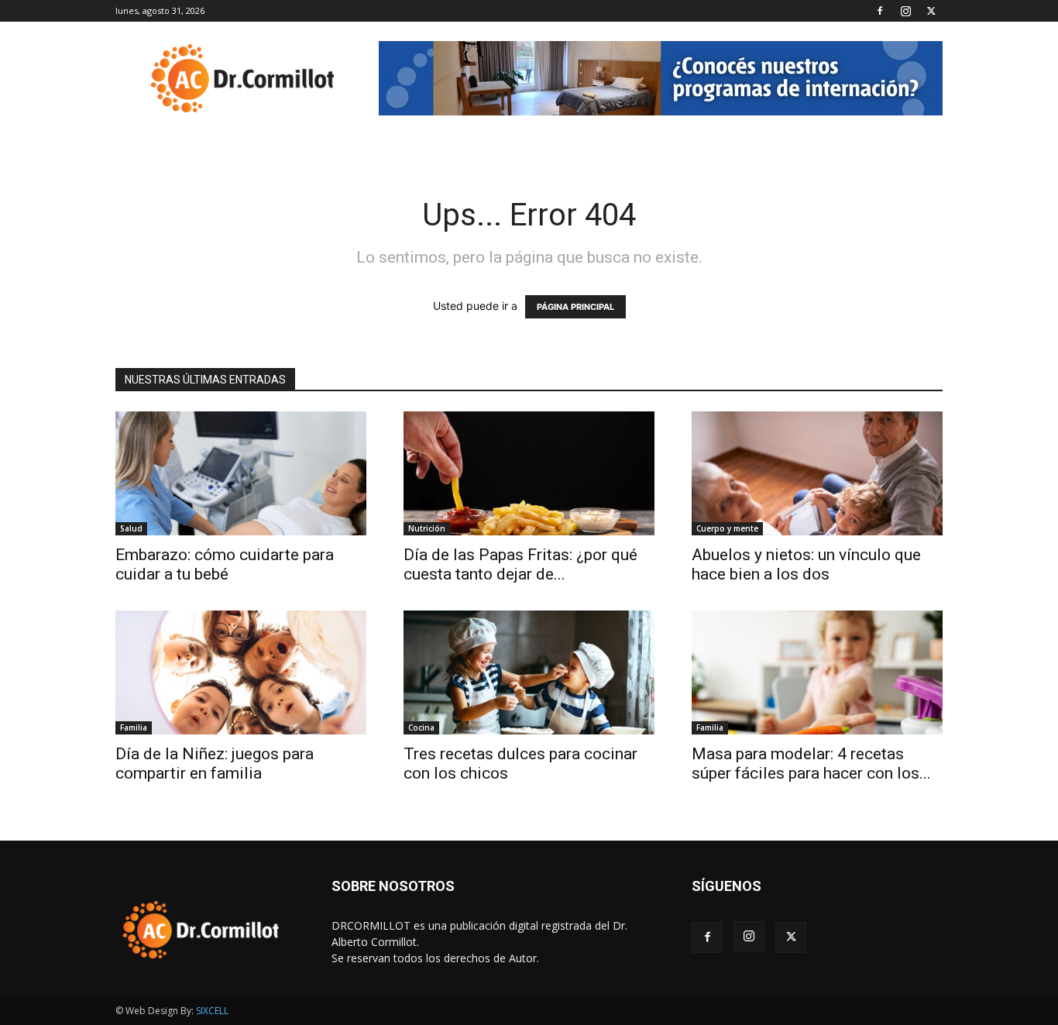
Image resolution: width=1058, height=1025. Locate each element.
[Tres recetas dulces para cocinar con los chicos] (529, 672)
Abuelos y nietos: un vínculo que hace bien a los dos (806, 564)
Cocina (421, 727)
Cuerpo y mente (727, 528)
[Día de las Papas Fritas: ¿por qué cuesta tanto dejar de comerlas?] (529, 473)
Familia (133, 727)
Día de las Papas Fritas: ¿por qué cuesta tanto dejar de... (520, 564)
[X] (931, 11)
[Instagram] (905, 11)
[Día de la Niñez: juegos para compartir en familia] (240, 672)
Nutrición (426, 528)
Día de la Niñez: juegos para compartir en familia (214, 764)
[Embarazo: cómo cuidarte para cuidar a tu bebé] (240, 473)
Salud (131, 528)
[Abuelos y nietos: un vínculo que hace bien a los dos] (817, 473)
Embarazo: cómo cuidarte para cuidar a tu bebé (224, 564)
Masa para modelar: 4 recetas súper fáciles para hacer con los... (811, 764)
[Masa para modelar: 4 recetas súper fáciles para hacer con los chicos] (817, 672)
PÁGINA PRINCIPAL (575, 306)
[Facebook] (879, 11)
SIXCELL (212, 1010)
